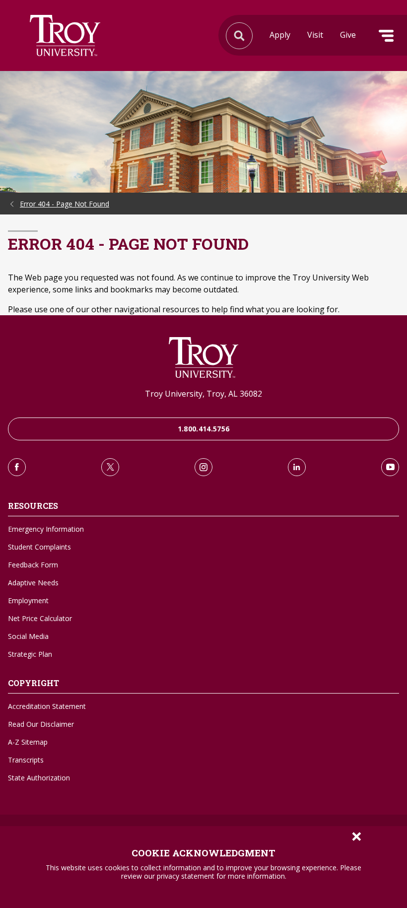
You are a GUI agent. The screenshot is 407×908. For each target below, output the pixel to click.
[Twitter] (110, 467)
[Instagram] (203, 467)
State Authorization (39, 777)
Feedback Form (33, 564)
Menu (386, 35)
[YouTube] (390, 467)
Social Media (28, 636)
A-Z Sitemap (28, 742)
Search (65, 35)
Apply (280, 34)
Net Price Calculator (40, 618)
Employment (28, 600)
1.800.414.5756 (204, 428)
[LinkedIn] (297, 467)
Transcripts (26, 760)
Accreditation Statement (47, 706)
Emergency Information (46, 529)
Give (348, 34)
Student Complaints (39, 547)
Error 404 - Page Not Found (64, 204)
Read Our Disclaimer (41, 724)
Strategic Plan (30, 654)
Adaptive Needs (33, 582)
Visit (315, 34)
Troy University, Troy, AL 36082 (203, 393)
